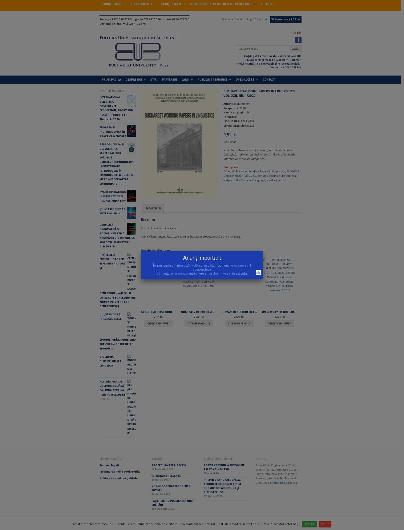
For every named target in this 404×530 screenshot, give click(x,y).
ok (258, 273)
